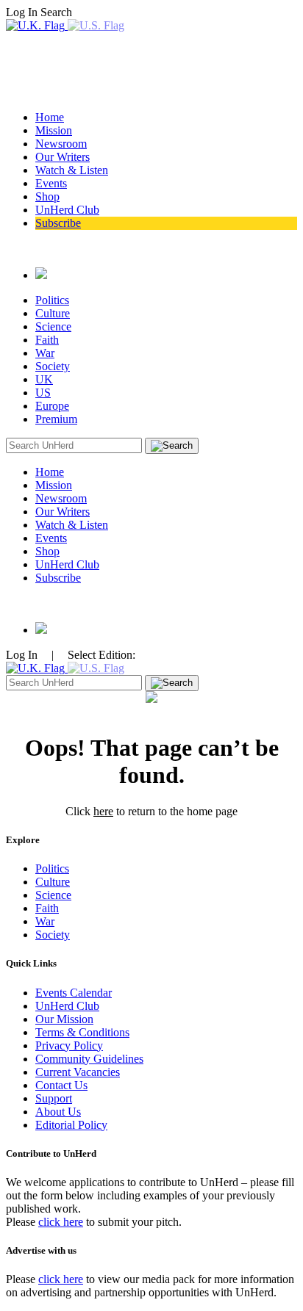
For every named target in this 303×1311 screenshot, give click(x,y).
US (43, 392)
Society (52, 366)
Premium (56, 419)
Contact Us (61, 1085)
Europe (52, 406)
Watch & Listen (71, 170)
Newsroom (61, 143)
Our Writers (62, 157)
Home (49, 117)
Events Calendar (73, 992)
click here (60, 1222)
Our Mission (64, 1019)
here (103, 811)
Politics (52, 300)
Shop (47, 196)
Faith (47, 339)
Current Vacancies (77, 1072)
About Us (58, 1111)
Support (53, 1098)
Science (53, 326)
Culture (52, 313)
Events (51, 183)
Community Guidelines (89, 1058)
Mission (53, 130)
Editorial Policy (71, 1125)
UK (44, 379)
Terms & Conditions (82, 1032)
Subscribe (58, 223)
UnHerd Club (67, 209)
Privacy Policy (69, 1045)
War (44, 353)
